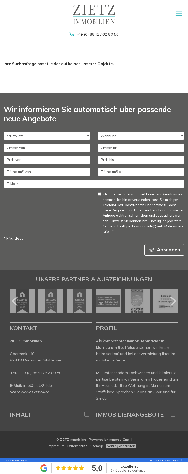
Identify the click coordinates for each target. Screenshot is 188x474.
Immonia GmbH (120, 439)
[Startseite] (94, 13)
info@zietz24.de (37, 385)
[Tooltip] (182, 460)
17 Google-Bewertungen (129, 470)
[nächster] (172, 301)
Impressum (56, 446)
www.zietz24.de (35, 391)
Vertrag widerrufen (121, 446)
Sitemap (96, 446)
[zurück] (15, 301)
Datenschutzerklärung (139, 194)
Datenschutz (77, 446)
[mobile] (178, 13)
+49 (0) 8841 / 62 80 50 (97, 34)
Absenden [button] (168, 250)
